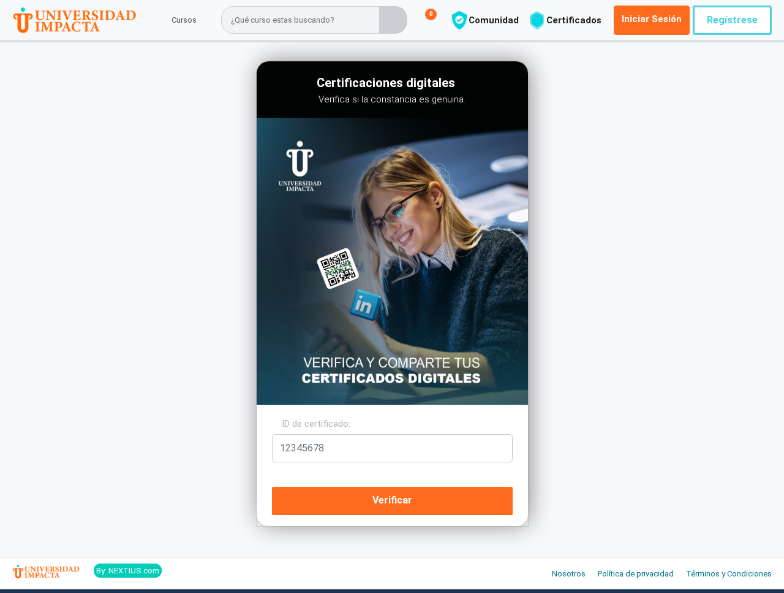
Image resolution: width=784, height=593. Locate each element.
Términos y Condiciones (729, 573)
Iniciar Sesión (652, 19)
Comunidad (494, 20)
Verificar (392, 500)
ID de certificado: (314, 423)
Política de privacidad (636, 573)
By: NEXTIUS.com (127, 570)
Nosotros (569, 573)
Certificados (573, 20)
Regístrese (732, 20)
